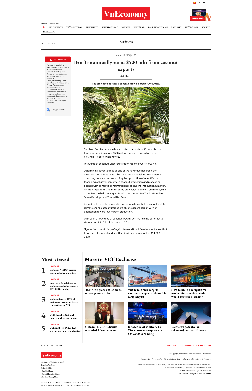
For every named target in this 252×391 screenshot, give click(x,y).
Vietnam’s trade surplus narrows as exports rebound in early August (147, 293)
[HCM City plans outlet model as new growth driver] (104, 275)
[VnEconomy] (194, 2)
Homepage (50, 43)
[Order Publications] (200, 14)
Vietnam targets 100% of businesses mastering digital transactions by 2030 (64, 301)
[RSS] (204, 2)
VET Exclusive (56, 27)
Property (176, 27)
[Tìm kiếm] (209, 2)
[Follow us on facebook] (199, 2)
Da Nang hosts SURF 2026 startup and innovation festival (65, 329)
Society (206, 27)
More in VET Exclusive (110, 259)
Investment (92, 27)
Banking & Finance (158, 27)
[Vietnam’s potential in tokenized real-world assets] (191, 312)
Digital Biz (138, 27)
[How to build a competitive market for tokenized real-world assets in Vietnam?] (191, 275)
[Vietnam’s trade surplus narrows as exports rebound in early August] (147, 275)
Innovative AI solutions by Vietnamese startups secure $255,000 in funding (64, 285)
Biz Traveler (191, 27)
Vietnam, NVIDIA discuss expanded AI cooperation (63, 271)
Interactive (49, 32)
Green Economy (109, 27)
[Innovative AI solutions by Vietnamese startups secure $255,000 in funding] (147, 312)
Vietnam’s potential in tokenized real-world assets (188, 328)
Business (125, 27)
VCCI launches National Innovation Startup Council (63, 316)
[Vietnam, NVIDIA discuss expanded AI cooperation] (104, 312)
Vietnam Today (74, 27)
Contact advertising (52, 345)
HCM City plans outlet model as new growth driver (103, 291)
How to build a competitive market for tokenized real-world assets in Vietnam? (188, 293)
